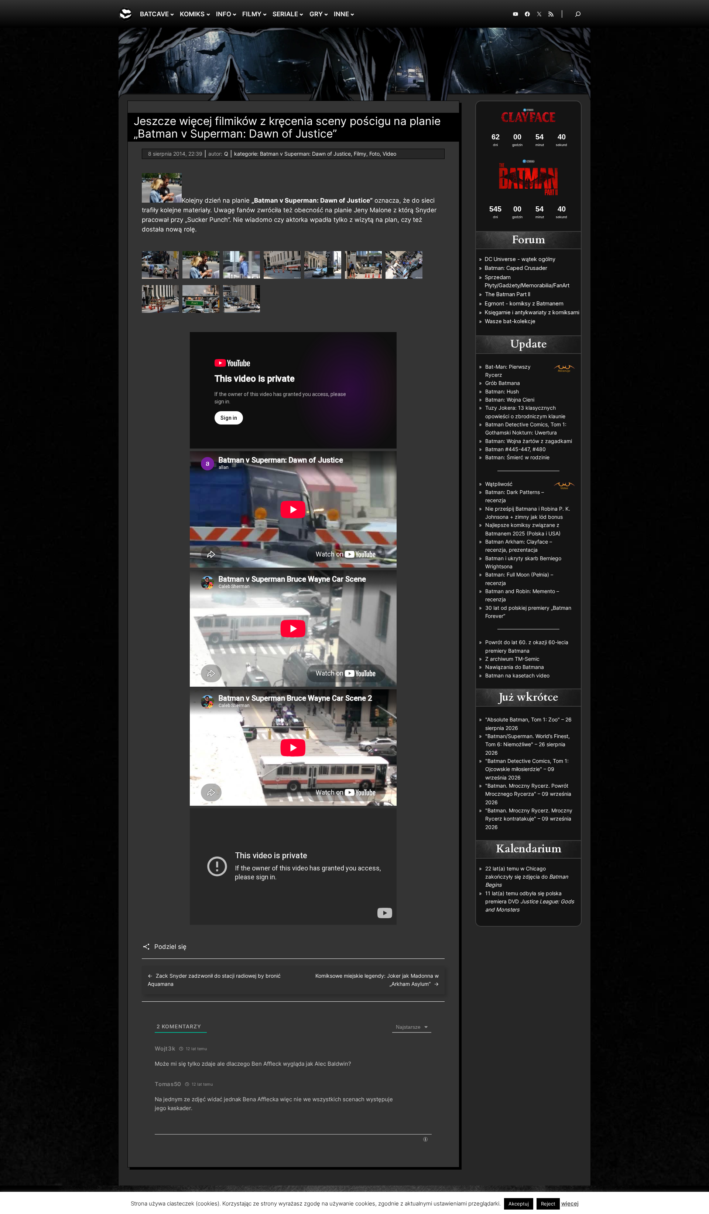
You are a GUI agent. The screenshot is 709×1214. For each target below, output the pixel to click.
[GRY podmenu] (326, 14)
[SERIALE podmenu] (301, 14)
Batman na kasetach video (517, 675)
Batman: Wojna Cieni (509, 399)
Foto (374, 154)
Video (389, 154)
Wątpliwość (499, 484)
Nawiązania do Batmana (514, 667)
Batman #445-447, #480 (515, 449)
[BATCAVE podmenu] (172, 14)
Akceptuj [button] (518, 1204)
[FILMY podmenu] (265, 14)
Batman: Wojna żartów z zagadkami (528, 441)
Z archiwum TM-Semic (512, 659)
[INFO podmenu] (234, 14)
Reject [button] (548, 1204)
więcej (570, 1203)
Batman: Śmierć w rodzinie (517, 457)
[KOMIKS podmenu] (208, 14)
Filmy (360, 154)
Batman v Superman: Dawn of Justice (305, 154)
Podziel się (170, 946)
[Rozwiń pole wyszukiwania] (578, 14)
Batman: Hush (502, 391)
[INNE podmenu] (352, 14)
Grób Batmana (502, 383)
